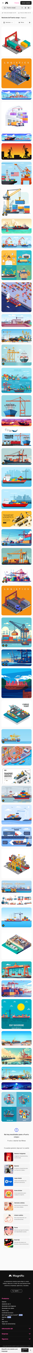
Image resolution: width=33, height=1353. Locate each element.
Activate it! (24, 1350)
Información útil (7, 1329)
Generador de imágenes (9, 1306)
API (3, 1319)
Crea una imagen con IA (10, 13)
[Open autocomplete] (4, 7)
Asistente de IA (6, 1304)
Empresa (5, 1334)
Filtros (22, 22)
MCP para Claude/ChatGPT (12, 1315)
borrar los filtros (20, 1141)
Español (16, 1291)
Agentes (6, 1317)
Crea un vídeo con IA (25, 13)
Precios (16, 3)
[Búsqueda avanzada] (29, 22)
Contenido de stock (7, 1313)
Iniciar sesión (26, 3)
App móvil (5, 1321)
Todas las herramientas (8, 1324)
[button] (16, 1290)
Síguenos (5, 1339)
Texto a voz (5, 1310)
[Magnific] (16, 1276)
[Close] (30, 1350)
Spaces (4, 1302)
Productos (5, 1298)
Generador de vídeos (8, 1308)
